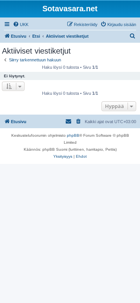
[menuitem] (20, 24)
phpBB (73, 135)
